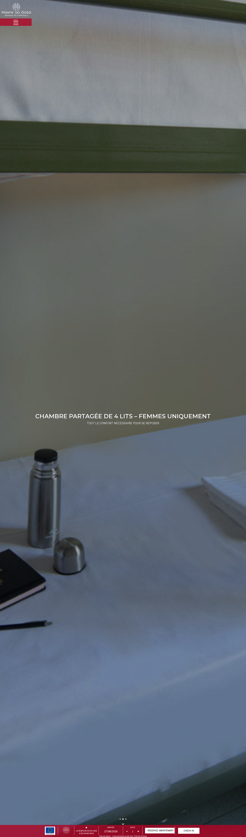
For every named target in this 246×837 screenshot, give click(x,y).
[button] (18, 418)
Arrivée (110, 827)
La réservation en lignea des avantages (86, 832)
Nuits (132, 827)
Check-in (189, 830)
